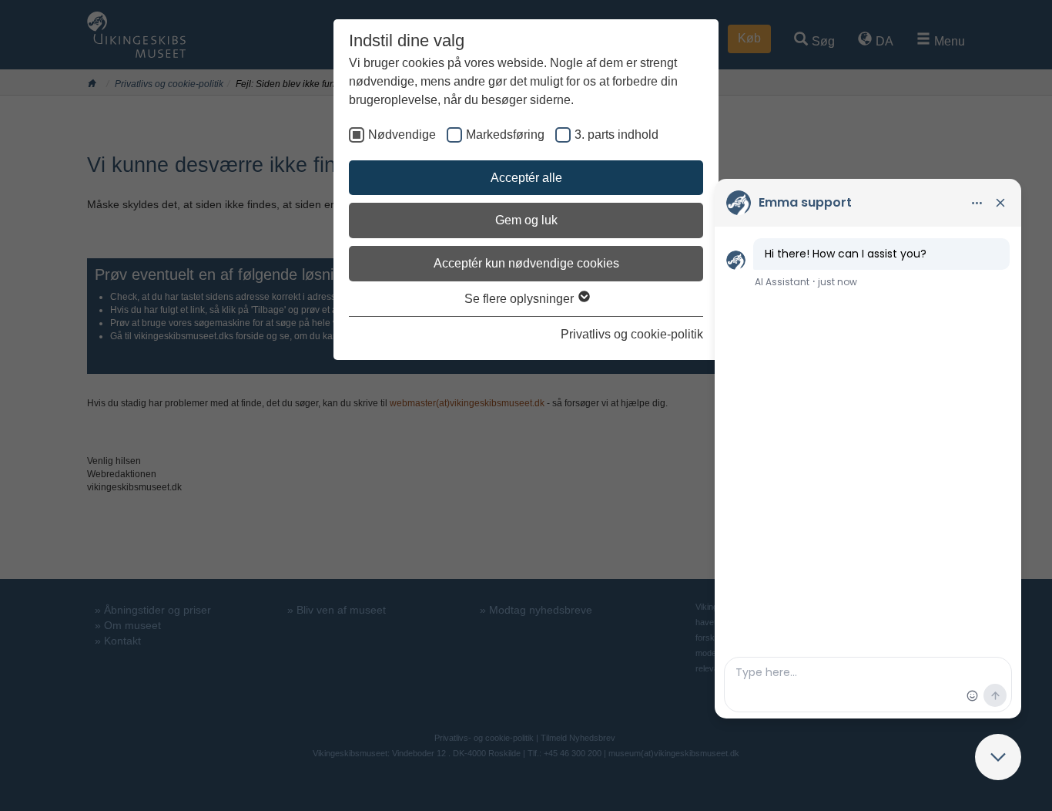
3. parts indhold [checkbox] (616, 134)
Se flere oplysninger (520, 298)
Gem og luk (526, 220)
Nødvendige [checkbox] (402, 134)
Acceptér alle (526, 177)
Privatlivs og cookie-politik (632, 334)
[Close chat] (998, 757)
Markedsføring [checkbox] (505, 134)
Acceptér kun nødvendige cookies (526, 263)
